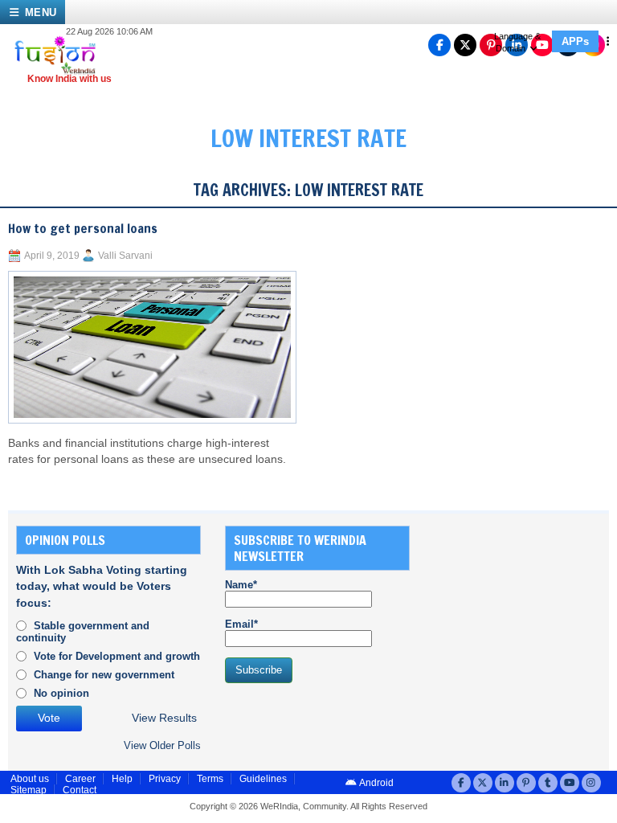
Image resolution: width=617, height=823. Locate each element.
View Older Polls (162, 745)
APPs (575, 41)
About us (29, 778)
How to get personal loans (82, 228)
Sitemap (28, 790)
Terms (210, 778)
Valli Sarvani (125, 255)
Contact (79, 790)
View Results (164, 718)
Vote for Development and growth (117, 656)
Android (376, 782)
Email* (241, 624)
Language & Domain (517, 42)
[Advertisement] (525, 606)
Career (80, 778)
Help (122, 778)
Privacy (165, 778)
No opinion (61, 693)
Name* (241, 585)
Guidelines (263, 778)
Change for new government (104, 675)
